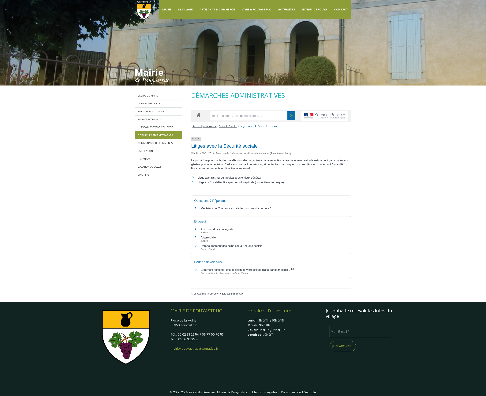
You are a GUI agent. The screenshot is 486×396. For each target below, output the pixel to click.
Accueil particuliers (205, 126)
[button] (173, 9)
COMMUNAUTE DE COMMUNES (155, 143)
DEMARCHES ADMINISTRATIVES (155, 135)
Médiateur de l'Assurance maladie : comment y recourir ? (236, 208)
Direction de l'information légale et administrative (218, 293)
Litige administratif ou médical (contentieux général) (229, 177)
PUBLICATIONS (146, 151)
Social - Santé (228, 126)
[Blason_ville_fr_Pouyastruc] (126, 337)
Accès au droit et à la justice (218, 229)
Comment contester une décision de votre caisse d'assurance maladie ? (246, 269)
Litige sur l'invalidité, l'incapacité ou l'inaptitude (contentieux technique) (241, 182)
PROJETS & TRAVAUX (149, 119)
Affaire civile (208, 237)
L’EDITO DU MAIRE (148, 95)
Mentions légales (264, 392)
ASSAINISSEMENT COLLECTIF (157, 127)
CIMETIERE (143, 174)
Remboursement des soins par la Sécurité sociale (231, 245)
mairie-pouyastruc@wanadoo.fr (194, 348)
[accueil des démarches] (198, 114)
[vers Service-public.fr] (324, 116)
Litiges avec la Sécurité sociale (259, 126)
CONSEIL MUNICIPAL (149, 103)
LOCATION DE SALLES (150, 166)
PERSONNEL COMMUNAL (152, 111)
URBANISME (144, 159)
